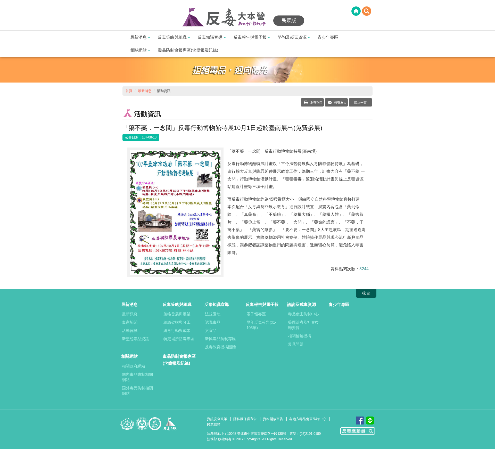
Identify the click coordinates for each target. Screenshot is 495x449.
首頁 (129, 91)
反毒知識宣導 (210, 37)
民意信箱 (213, 424)
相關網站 (138, 50)
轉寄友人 (339, 102)
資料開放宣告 (273, 419)
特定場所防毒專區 (178, 339)
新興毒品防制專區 (220, 339)
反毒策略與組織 (172, 37)
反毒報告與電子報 (250, 37)
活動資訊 (129, 330)
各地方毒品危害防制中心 (307, 419)
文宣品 (211, 330)
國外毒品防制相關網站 (137, 391)
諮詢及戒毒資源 (292, 37)
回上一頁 (360, 102)
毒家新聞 (129, 322)
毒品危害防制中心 (303, 314)
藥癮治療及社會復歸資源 (303, 325)
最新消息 (138, 37)
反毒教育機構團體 (220, 347)
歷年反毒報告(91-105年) (261, 325)
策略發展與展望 (177, 314)
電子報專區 (256, 314)
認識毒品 (212, 322)
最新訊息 (129, 314)
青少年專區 (328, 37)
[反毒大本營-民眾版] (226, 17)
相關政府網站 (133, 366)
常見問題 (295, 344)
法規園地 (212, 314)
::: (1, 3)
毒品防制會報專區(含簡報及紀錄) (188, 50)
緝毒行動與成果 (177, 330)
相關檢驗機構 (299, 336)
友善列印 (316, 102)
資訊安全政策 (217, 419)
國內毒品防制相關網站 (137, 377)
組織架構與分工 (177, 322)
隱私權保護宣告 (245, 419)
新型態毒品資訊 (135, 339)
